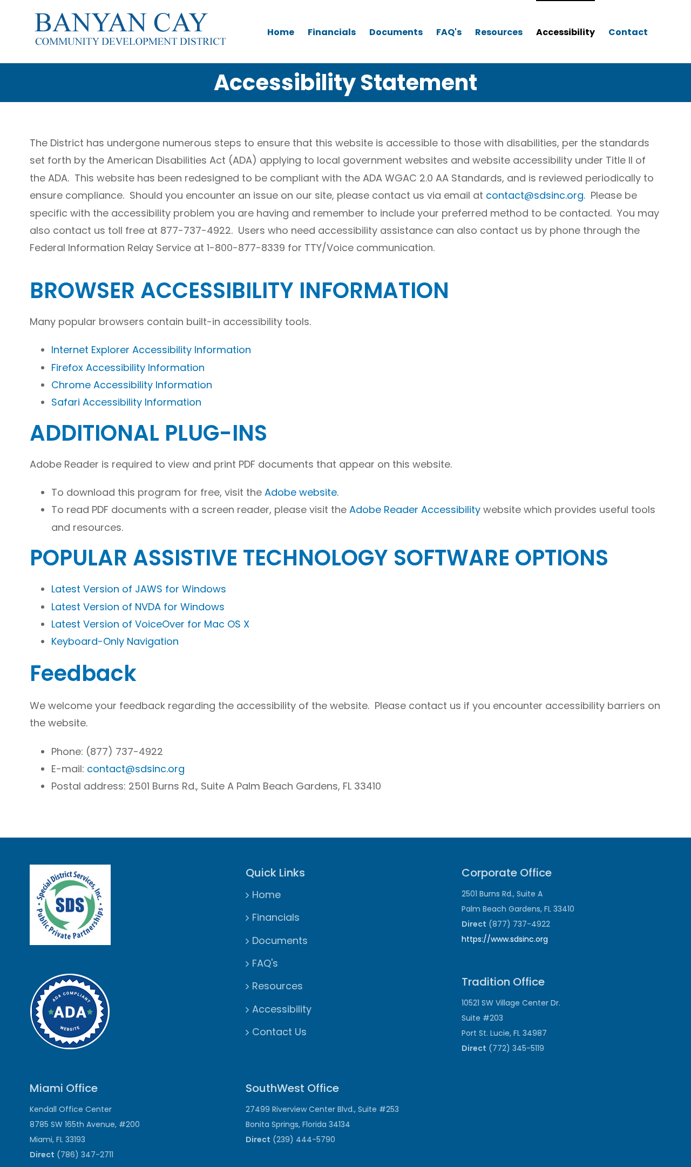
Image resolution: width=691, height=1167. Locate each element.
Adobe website (301, 492)
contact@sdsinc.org (535, 195)
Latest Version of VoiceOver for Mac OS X (150, 624)
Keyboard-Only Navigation (115, 641)
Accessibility (565, 32)
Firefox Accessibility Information (128, 367)
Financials (332, 32)
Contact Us (279, 1031)
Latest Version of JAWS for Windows (138, 589)
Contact (628, 32)
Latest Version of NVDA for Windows (138, 606)
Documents (396, 32)
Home (280, 32)
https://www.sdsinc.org (505, 939)
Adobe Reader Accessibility (414, 509)
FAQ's (449, 32)
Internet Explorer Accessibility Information (151, 349)
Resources (499, 32)
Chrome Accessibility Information (131, 385)
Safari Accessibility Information (126, 402)
